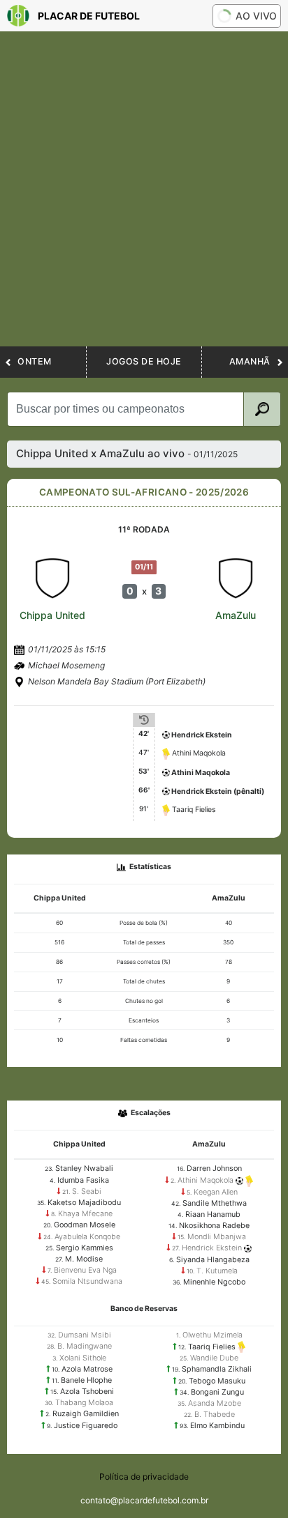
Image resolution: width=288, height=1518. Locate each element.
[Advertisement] (144, 195)
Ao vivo (256, 16)
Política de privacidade (144, 1476)
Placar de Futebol (89, 16)
